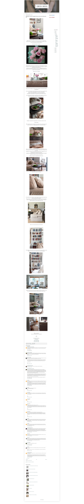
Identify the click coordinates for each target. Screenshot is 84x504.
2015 (55, 49)
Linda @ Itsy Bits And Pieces (29, 365)
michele (28, 437)
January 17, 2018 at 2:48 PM (29, 378)
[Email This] (32, 343)
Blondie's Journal (28, 357)
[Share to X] (33, 343)
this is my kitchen (30, 488)
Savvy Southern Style (36, 340)
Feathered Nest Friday (36, 341)
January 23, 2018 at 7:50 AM (29, 450)
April (55, 33)
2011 (55, 52)
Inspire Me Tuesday (36, 339)
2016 (55, 48)
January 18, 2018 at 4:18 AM (29, 385)
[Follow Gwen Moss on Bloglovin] (52, 15)
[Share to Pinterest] (34, 343)
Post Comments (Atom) (30, 460)
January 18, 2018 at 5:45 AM (29, 390)
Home (36, 459)
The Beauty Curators (29, 452)
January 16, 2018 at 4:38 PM (29, 350)
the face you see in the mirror (31, 491)
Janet (27, 418)
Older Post (46, 459)
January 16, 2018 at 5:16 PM (29, 355)
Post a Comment (28, 458)
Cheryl (27, 423)
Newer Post (27, 459)
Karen (27, 387)
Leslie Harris (28, 392)
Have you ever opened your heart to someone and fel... (56, 41)
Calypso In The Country (29, 352)
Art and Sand (28, 442)
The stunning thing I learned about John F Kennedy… (33, 475)
